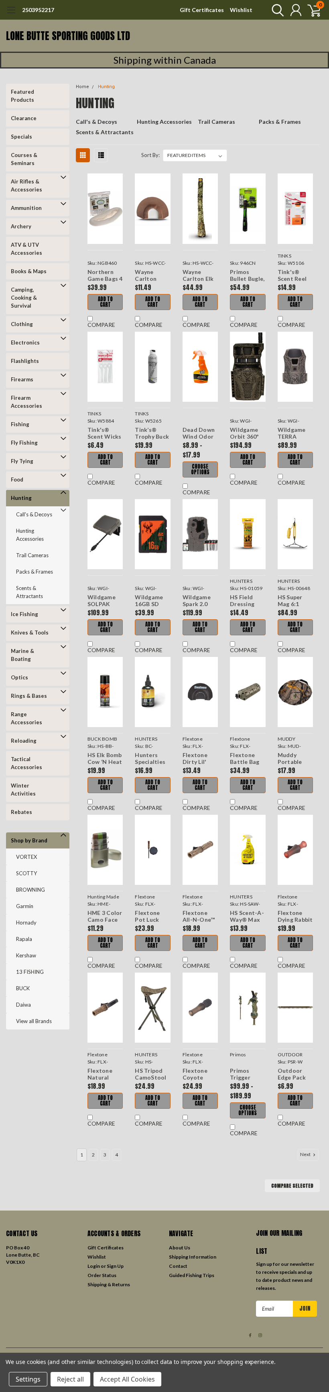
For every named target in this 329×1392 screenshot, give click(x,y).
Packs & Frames (34, 571)
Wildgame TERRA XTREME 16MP (292, 433)
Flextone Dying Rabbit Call (295, 916)
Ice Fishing (24, 614)
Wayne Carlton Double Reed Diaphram (152, 275)
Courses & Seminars (24, 159)
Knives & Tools (30, 632)
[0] (311, 10)
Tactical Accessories (26, 763)
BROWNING (30, 889)
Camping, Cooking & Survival (24, 297)
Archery (21, 226)
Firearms (22, 379)
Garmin (24, 906)
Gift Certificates (202, 9)
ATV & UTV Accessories (26, 249)
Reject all (70, 1379)
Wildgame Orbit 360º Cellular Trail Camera (244, 433)
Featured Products (22, 96)
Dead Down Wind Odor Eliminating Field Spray (199, 433)
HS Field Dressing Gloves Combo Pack (247, 601)
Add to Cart (105, 301)
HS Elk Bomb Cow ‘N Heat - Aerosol (104, 758)
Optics (19, 677)
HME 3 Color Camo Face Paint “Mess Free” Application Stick (104, 916)
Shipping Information (192, 1257)
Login (93, 1266)
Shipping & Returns (108, 1284)
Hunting (21, 498)
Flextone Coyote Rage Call (195, 1074)
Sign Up (115, 1266)
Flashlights (25, 361)
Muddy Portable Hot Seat (290, 758)
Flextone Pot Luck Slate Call (148, 916)
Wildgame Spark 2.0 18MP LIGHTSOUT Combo (200, 601)
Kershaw (26, 955)
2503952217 (38, 9)
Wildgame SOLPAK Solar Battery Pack (101, 601)
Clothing (22, 324)
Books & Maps (29, 271)
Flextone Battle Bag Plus (245, 758)
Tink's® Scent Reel (292, 275)
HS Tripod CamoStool (150, 1074)
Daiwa (23, 1004)
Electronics (25, 342)
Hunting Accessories (30, 535)
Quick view (105, 209)
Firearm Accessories (26, 402)
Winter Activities (23, 789)
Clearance (24, 118)
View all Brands (34, 1021)
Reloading (24, 740)
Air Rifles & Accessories (26, 185)
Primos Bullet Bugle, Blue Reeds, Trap (247, 275)
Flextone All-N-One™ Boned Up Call (199, 916)
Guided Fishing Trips (191, 1275)
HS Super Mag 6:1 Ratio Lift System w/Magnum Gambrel (293, 601)
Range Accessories (26, 718)
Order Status (101, 1275)
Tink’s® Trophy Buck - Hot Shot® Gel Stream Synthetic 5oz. (152, 433)
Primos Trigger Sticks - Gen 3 (246, 1074)
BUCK (23, 988)
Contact (178, 1266)
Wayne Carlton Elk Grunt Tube (198, 275)
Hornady (26, 922)
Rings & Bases (29, 696)
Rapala (24, 939)
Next (305, 1154)
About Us (179, 1248)
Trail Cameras (32, 555)
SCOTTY (26, 873)
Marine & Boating (22, 655)
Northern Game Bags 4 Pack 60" (105, 275)
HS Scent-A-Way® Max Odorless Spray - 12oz (247, 916)
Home (82, 86)
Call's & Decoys (34, 514)
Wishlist (241, 9)
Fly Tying (22, 461)
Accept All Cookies (127, 1379)
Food (17, 479)
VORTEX (26, 857)
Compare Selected (292, 1185)
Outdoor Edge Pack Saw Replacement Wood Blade (295, 1074)
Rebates (21, 812)
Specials (21, 136)
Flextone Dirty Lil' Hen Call (195, 758)
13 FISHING (30, 972)
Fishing (20, 424)
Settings (28, 1379)
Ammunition (26, 208)
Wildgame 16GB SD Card (149, 601)
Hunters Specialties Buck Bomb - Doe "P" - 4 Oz (152, 758)
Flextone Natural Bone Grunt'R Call (104, 1074)
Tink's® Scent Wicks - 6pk (104, 433)
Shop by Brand (29, 840)
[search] (276, 10)
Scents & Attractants (29, 592)
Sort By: (150, 155)
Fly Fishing (24, 442)
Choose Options (200, 469)
